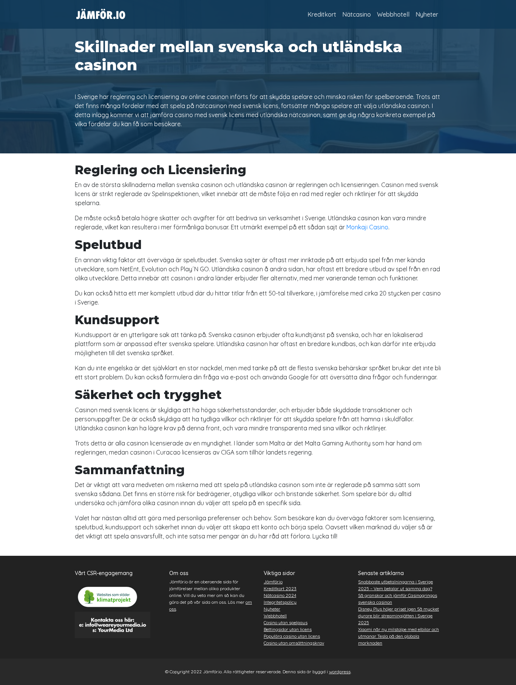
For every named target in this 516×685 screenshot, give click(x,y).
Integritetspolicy (280, 602)
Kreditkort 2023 (280, 588)
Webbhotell (393, 14)
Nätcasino (356, 14)
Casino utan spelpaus (285, 622)
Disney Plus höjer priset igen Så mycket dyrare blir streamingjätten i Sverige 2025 (398, 615)
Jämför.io (273, 581)
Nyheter (427, 14)
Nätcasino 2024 (280, 595)
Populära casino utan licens (292, 636)
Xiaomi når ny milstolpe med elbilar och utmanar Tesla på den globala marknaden (398, 636)
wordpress (340, 671)
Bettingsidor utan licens (288, 629)
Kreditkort (321, 14)
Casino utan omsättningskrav (294, 643)
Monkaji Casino (367, 227)
